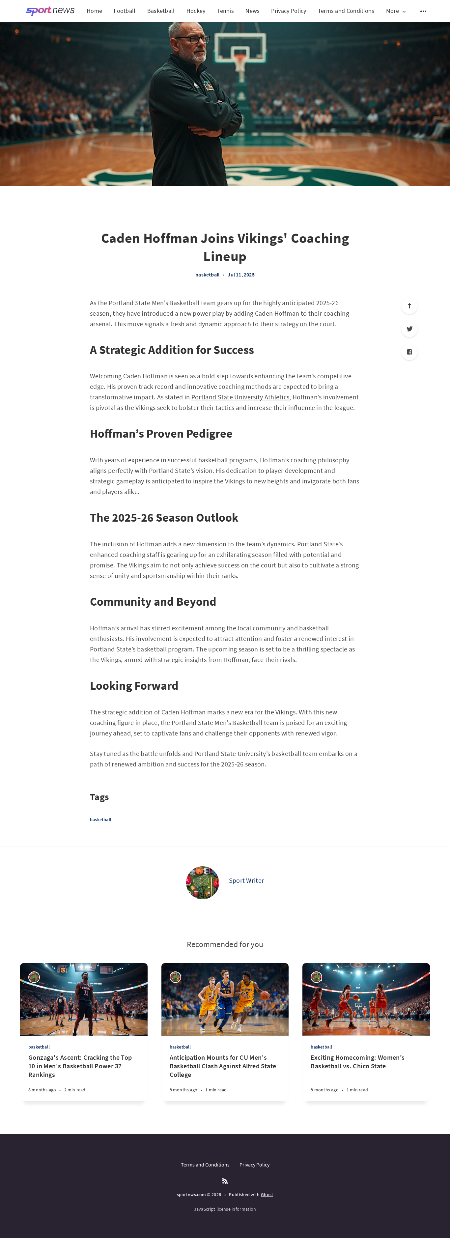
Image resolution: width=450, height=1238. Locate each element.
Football (124, 10)
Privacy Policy (288, 10)
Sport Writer (246, 880)
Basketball (161, 10)
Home (94, 10)
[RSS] (225, 1181)
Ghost (267, 1194)
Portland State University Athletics (240, 397)
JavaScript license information (225, 1209)
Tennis (225, 10)
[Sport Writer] (202, 882)
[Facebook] (409, 352)
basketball (207, 274)
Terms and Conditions (346, 10)
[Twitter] (409, 329)
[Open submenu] (423, 11)
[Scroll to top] (409, 306)
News (252, 10)
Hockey (196, 10)
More (392, 11)
